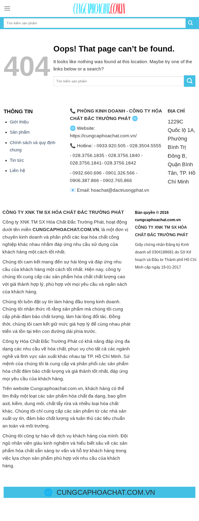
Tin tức (17, 160)
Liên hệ (17, 170)
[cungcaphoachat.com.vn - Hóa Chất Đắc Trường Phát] (99, 8)
